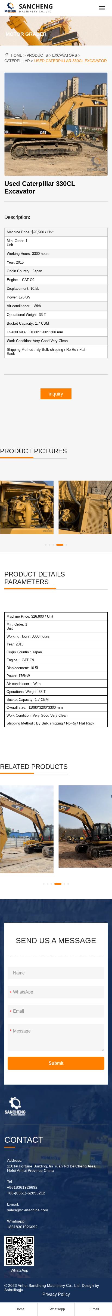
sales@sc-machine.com (27, 1210)
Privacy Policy (56, 1294)
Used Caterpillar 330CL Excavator (70, 61)
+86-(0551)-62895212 (26, 1193)
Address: (14, 1160)
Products (37, 55)
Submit (56, 1063)
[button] (45, 545)
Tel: (10, 1181)
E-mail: (13, 1204)
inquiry (56, 394)
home (16, 55)
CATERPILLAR (17, 61)
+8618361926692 (22, 1187)
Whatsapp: (16, 1221)
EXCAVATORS (64, 55)
